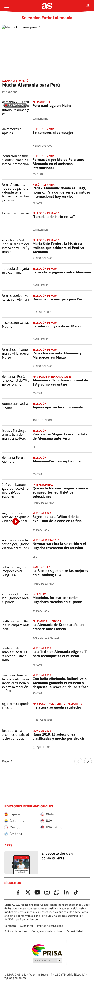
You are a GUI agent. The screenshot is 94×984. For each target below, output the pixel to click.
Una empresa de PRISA (47, 950)
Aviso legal (26, 926)
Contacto (10, 926)
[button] (47, 961)
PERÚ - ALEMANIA (43, 156)
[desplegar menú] (6, 6)
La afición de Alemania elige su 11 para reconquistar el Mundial (60, 654)
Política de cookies (15, 931)
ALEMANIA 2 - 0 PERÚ (15, 80)
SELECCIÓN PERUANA (46, 213)
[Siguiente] (88, 761)
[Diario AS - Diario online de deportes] (47, 6)
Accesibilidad (75, 931)
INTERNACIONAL (43, 484)
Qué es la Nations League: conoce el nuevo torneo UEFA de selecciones (60, 492)
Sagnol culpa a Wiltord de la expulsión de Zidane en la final (58, 519)
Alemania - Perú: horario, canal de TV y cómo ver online (60, 382)
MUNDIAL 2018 (42, 648)
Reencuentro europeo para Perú (59, 299)
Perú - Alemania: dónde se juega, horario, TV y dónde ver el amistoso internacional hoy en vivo (61, 192)
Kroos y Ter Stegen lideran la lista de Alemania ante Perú (60, 436)
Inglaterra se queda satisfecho (57, 707)
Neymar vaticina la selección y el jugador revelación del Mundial (59, 546)
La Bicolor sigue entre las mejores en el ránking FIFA (60, 573)
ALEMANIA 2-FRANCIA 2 (47, 621)
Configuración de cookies (46, 931)
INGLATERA (39, 594)
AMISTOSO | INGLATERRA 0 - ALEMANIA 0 (57, 703)
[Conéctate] (88, 6)
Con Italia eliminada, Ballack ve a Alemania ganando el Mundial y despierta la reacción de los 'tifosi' (60, 683)
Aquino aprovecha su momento (58, 407)
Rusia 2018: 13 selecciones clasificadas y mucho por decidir (58, 736)
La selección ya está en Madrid (57, 326)
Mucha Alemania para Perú (31, 85)
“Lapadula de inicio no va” (54, 216)
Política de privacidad (50, 926)
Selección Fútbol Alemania (47, 17)
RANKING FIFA (41, 567)
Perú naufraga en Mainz (52, 105)
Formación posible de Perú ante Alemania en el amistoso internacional (58, 163)
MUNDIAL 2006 (42, 513)
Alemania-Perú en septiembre (57, 461)
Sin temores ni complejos (53, 132)
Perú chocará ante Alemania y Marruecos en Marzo (57, 355)
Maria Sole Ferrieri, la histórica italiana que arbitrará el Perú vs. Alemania (59, 247)
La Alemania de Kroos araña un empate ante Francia (58, 627)
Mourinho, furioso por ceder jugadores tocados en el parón (57, 600)
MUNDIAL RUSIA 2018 (46, 540)
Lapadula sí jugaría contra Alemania (62, 272)
